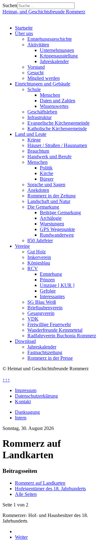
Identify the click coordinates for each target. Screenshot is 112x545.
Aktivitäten (38, 44)
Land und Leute (30, 134)
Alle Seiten (26, 494)
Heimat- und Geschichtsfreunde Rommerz (43, 11)
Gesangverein (40, 313)
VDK (33, 318)
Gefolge (48, 290)
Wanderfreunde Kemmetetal (54, 330)
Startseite (24, 27)
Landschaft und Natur (48, 201)
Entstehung (51, 274)
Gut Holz (36, 251)
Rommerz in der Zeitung (51, 195)
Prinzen (47, 279)
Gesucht (35, 72)
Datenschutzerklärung (36, 396)
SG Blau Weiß (41, 302)
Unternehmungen (57, 50)
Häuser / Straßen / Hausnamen (57, 145)
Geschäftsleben (42, 111)
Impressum (25, 390)
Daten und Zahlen (57, 100)
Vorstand (36, 67)
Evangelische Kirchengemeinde (58, 123)
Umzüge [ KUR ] (57, 285)
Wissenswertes (54, 106)
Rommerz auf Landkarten (40, 483)
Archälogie (51, 218)
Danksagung (27, 412)
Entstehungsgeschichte (49, 39)
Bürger (47, 179)
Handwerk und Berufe (49, 156)
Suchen (9, 5)
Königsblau (38, 263)
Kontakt (23, 401)
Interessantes (52, 296)
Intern (20, 417)
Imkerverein (39, 257)
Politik (46, 167)
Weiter (21, 537)
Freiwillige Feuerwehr (49, 324)
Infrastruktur (39, 117)
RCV (32, 268)
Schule (34, 89)
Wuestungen (52, 223)
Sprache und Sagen (46, 184)
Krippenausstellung (59, 55)
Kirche (46, 173)
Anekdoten (38, 190)
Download (25, 341)
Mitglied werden (43, 78)
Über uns (24, 33)
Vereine (22, 246)
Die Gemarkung (43, 207)
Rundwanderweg (57, 235)
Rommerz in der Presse (50, 358)
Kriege (34, 139)
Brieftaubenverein (45, 307)
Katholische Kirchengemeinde (57, 128)
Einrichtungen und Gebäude (42, 83)
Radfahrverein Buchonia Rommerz (61, 335)
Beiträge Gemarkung (60, 212)
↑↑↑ (6, 379)
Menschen (50, 95)
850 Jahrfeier (40, 240)
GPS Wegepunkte (57, 229)
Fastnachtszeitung (44, 352)
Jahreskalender (54, 61)
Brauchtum (38, 151)
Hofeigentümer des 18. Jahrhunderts (50, 488)
